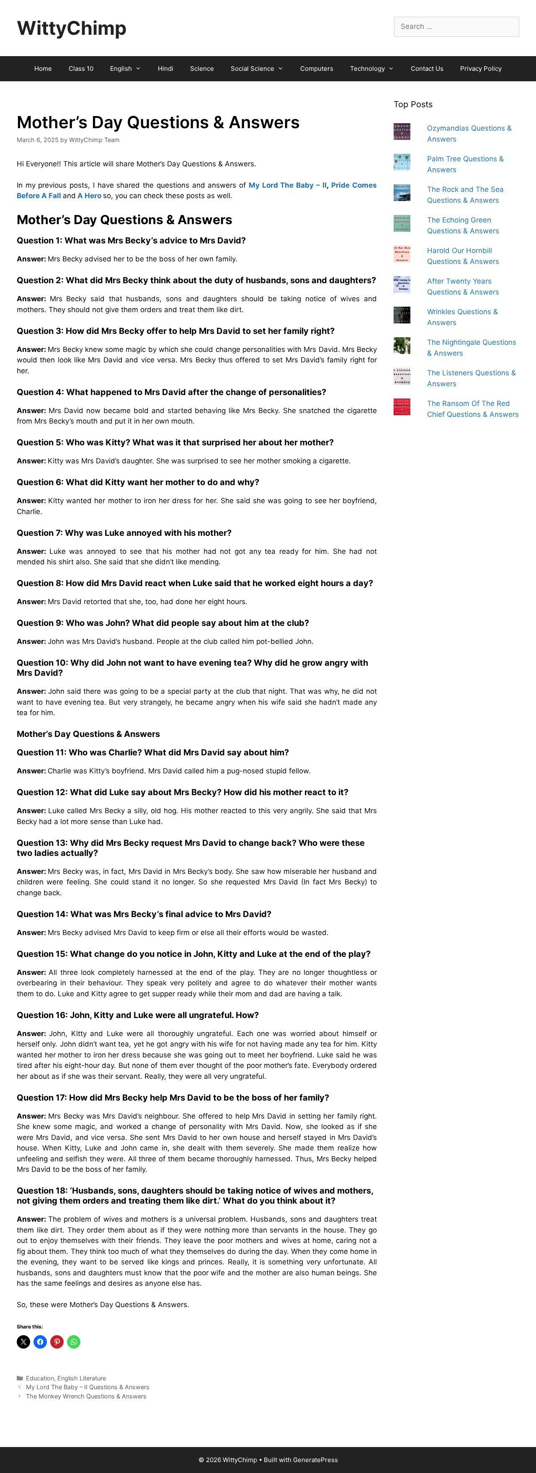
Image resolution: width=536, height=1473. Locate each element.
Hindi (165, 68)
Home (43, 68)
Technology (367, 68)
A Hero (89, 195)
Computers (316, 68)
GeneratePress (315, 1460)
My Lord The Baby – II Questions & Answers (87, 1386)
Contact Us (427, 68)
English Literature (81, 1378)
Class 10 (81, 68)
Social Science (252, 68)
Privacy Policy (481, 68)
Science (202, 68)
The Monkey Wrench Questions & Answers (86, 1396)
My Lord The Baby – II (288, 185)
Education (40, 1378)
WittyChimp (71, 27)
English (121, 68)
